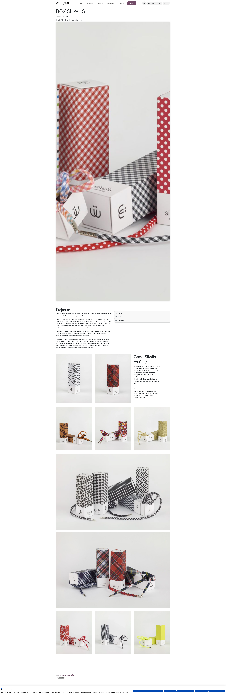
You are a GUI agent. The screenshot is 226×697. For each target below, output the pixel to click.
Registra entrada (154, 3)
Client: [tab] (120, 313)
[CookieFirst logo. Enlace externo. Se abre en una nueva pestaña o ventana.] (2, 688)
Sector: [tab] (120, 317)
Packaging (61, 677)
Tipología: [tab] (121, 321)
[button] (144, 3)
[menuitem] (81, 3)
